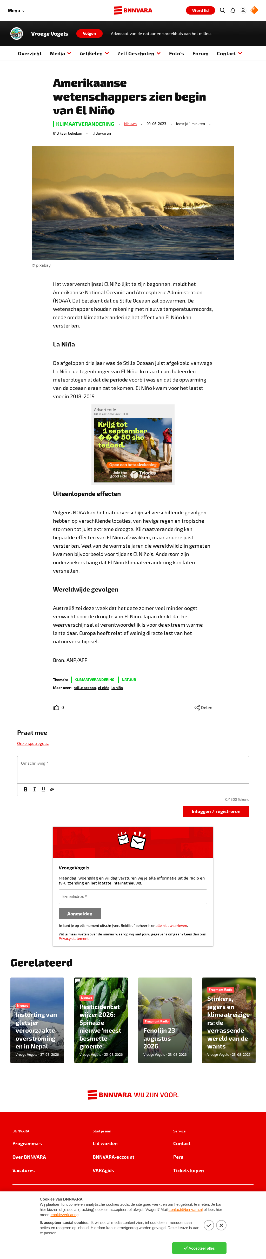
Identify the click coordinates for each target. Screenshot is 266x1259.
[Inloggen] (243, 10)
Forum (200, 53)
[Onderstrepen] (43, 790)
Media (57, 53)
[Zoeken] (222, 10)
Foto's (176, 53)
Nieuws (130, 123)
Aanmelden (79, 913)
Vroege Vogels (49, 33)
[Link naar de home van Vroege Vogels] (16, 33)
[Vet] (26, 790)
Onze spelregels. (33, 743)
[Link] (52, 790)
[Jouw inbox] (233, 10)
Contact (226, 53)
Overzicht (30, 53)
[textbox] (133, 769)
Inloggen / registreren (216, 811)
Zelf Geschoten (135, 53)
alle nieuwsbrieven (171, 925)
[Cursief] (34, 790)
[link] (85, 687)
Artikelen (91, 53)
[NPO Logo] (254, 10)
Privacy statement (74, 938)
